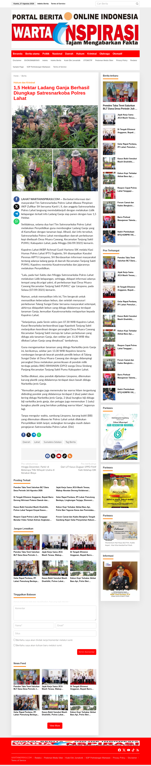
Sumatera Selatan (53, 442)
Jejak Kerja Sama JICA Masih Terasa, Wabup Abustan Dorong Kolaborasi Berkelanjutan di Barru (73, 489)
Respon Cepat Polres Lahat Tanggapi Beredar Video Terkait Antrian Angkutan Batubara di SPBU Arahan (32, 519)
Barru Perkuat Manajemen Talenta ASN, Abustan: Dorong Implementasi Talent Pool (127, 219)
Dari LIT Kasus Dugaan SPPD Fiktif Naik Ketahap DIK (78, 467)
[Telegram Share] (16, 214)
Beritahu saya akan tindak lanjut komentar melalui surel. (44, 640)
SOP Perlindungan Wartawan (98, 758)
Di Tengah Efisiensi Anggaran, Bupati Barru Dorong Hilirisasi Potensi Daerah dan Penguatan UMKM (33, 499)
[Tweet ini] (16, 207)
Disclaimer (132, 758)
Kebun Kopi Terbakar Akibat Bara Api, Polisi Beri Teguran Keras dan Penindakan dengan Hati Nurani (75, 509)
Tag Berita (71, 442)
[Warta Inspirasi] (75, 29)
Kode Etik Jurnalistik (74, 758)
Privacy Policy (119, 758)
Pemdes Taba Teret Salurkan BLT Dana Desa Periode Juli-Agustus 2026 (31, 489)
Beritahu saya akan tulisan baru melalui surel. (39, 645)
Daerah (26, 442)
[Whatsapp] (16, 221)
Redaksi (38, 758)
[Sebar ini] (16, 199)
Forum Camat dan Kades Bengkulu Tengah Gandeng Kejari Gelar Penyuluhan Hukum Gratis (75, 519)
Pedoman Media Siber (53, 758)
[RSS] (70, 456)
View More (55, 725)
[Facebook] (47, 456)
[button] (137, 3)
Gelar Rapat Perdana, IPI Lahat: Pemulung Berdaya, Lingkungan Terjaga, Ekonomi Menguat (75, 499)
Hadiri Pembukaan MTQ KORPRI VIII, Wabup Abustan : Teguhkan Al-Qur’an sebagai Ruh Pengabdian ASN (127, 234)
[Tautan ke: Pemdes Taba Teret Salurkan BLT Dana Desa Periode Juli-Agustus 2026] (120, 91)
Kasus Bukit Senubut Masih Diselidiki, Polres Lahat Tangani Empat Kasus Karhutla (31, 509)
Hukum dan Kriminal (24, 82)
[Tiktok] (64, 456)
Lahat (37, 442)
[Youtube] (58, 456)
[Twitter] (53, 456)
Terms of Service (18, 760)
